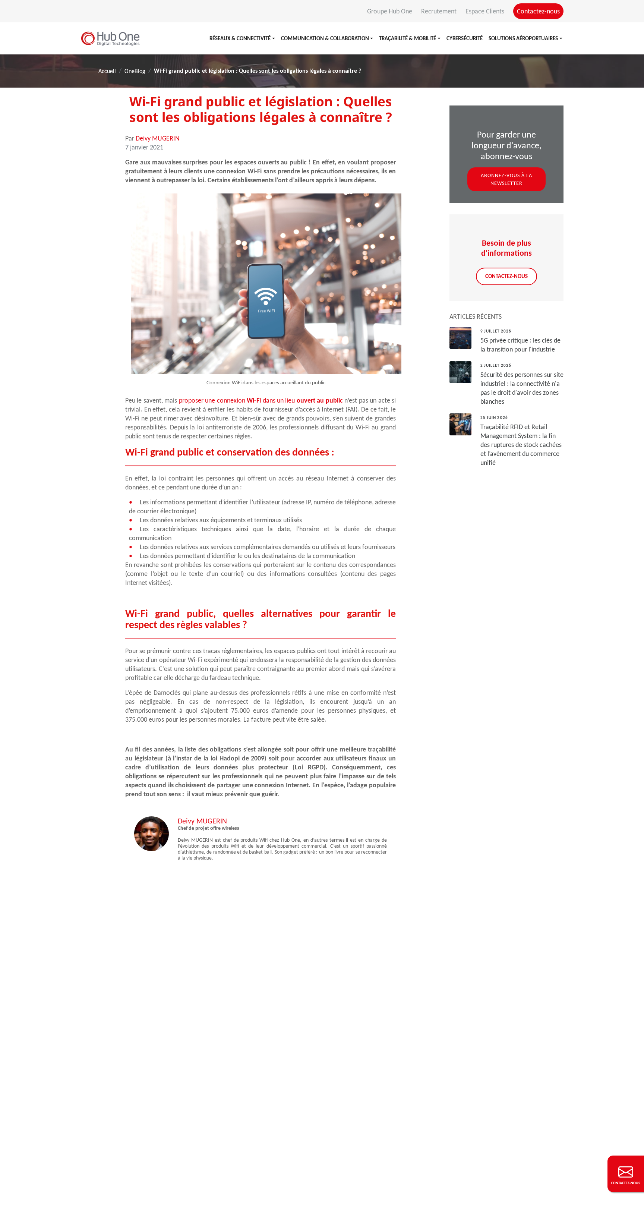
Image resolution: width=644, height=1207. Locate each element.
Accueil (107, 71)
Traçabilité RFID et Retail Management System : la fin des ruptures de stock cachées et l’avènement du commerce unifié (521, 445)
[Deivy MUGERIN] (151, 833)
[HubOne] (110, 38)
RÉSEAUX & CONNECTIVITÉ (240, 38)
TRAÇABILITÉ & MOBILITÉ (407, 38)
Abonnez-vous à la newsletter (506, 179)
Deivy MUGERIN (158, 138)
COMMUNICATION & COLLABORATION (325, 38)
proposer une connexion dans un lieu (261, 400)
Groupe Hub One (390, 11)
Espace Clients (485, 11)
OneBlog (134, 71)
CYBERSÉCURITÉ (464, 38)
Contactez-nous (538, 11)
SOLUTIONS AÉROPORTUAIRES (523, 38)
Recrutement (439, 11)
